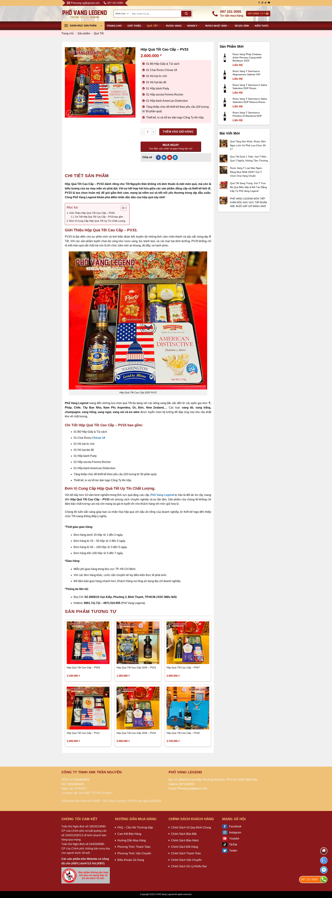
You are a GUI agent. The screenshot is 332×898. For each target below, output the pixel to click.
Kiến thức (262, 25)
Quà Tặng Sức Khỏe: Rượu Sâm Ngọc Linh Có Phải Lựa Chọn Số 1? (248, 145)
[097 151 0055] (324, 879)
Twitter (233, 850)
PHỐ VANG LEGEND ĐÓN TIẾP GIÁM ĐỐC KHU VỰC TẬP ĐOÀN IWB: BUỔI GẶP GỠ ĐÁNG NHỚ (248, 202)
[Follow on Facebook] (259, 3)
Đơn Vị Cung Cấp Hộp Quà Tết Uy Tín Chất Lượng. (97, 220)
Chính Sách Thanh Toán (186, 853)
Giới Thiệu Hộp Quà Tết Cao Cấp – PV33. (92, 213)
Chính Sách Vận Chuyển (186, 859)
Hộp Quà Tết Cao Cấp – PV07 (183, 667)
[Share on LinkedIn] (175, 157)
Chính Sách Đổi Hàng (184, 846)
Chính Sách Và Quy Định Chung (191, 827)
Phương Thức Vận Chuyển (134, 853)
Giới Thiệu (134, 25)
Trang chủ (114, 25)
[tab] (87, 175)
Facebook (235, 826)
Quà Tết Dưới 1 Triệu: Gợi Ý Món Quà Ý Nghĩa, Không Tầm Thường (249, 158)
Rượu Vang (174, 25)
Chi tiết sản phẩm (87, 175)
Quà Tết (152, 25)
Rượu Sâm (242, 25)
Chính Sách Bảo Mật (183, 833)
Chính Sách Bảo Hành (185, 840)
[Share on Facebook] (158, 157)
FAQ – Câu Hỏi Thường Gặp (135, 827)
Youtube (234, 838)
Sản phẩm (83, 33)
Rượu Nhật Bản (216, 25)
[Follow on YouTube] (269, 3)
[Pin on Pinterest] (169, 157)
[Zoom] (69, 113)
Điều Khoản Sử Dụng (130, 859)
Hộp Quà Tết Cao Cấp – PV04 (83, 667)
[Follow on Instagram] (262, 3)
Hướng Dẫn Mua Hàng (131, 840)
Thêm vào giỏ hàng (178, 131)
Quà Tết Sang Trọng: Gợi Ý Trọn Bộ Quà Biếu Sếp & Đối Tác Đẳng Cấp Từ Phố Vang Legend (248, 187)
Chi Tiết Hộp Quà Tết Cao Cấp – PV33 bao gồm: (99, 216)
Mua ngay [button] (76, 659)
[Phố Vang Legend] (84, 13)
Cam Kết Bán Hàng (129, 833)
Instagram (235, 832)
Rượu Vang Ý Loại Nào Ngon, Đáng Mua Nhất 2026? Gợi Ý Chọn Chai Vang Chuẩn (246, 172)
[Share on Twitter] (164, 157)
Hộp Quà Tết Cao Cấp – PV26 (183, 733)
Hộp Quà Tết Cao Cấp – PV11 (83, 733)
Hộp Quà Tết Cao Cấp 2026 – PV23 (136, 667)
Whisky (192, 25)
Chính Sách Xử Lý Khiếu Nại (189, 866)
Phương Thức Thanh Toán (133, 846)
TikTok (233, 844)
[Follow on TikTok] (266, 3)
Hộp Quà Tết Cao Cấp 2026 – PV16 (136, 733)
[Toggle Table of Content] (122, 208)
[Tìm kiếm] (186, 14)
